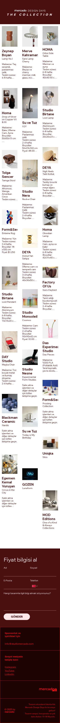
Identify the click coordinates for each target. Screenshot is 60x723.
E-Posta (8, 580)
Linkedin (9, 674)
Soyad (33, 567)
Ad (5, 567)
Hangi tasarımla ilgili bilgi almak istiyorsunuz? (27, 593)
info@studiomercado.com (19, 643)
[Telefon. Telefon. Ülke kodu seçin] (35, 586)
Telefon (34, 580)
